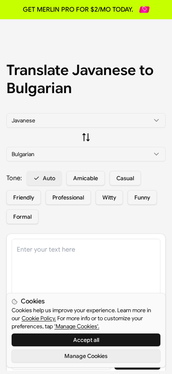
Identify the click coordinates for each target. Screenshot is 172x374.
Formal (22, 216)
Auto (49, 178)
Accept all (86, 340)
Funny (142, 197)
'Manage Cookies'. (76, 326)
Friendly (23, 197)
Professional (68, 197)
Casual (125, 178)
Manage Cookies (86, 356)
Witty (109, 197)
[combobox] (86, 120)
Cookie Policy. (39, 318)
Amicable (85, 178)
